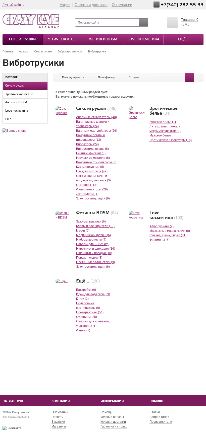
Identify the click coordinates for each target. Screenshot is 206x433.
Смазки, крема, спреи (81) (167, 235)
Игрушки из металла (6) (93, 158)
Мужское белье (160, 135)
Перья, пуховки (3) (89, 257)
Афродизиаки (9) (161, 226)
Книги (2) (82, 299)
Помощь (156, 401)
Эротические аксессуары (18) (170, 140)
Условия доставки (113, 421)
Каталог (11, 77)
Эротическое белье (63, 39)
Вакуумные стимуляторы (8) (96, 162)
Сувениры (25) (86, 317)
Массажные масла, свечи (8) (169, 231)
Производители (160, 421)
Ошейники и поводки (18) (94, 253)
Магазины (59, 426)
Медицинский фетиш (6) (93, 235)
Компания (61, 401)
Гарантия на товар (113, 426)
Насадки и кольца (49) (92, 171)
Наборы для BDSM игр (92, 244)
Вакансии (58, 421)
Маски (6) (82, 230)
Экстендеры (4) (87, 194)
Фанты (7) (83, 330)
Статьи (154, 412)
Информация (112, 401)
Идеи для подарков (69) (93, 294)
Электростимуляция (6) (93, 198)
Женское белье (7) (162, 122)
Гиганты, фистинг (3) (91, 153)
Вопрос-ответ (159, 417)
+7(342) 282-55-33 (182, 5)
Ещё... (183, 39)
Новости (58, 417)
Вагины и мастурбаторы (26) (96, 130)
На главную (13, 401)
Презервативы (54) (90, 312)
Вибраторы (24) (87, 144)
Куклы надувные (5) (90, 167)
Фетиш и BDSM (103, 39)
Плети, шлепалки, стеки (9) (95, 262)
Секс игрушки (22, 39)
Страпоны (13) (86, 185)
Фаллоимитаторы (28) (92, 189)
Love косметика (143, 39)
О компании (122, 5)
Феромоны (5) (159, 240)
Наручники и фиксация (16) (95, 248)
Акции (65, 5)
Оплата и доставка (91, 5)
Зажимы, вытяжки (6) (91, 221)
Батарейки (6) (86, 290)
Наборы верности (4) (91, 239)
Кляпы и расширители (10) (95, 226)
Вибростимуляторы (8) (92, 149)
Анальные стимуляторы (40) (96, 117)
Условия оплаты (112, 417)
